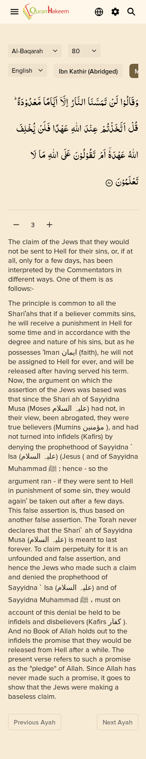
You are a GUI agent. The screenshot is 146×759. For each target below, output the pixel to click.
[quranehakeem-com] (46, 11)
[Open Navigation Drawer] (14, 12)
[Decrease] (16, 225)
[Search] (131, 12)
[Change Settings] (115, 12)
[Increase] (49, 225)
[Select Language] (99, 12)
